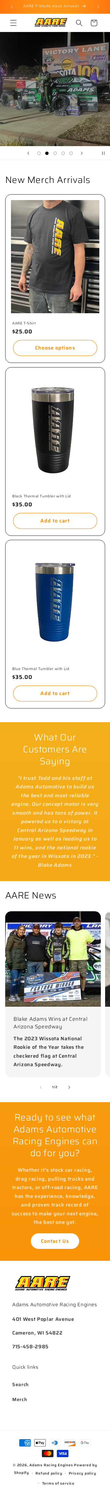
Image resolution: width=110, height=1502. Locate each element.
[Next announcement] (98, 6)
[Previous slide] (28, 153)
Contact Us (55, 1241)
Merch (19, 1399)
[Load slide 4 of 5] (63, 153)
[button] (13, 23)
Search (20, 1384)
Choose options (55, 348)
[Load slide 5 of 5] (71, 153)
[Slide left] (41, 1087)
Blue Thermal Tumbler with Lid (40, 668)
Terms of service (58, 1483)
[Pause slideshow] (103, 153)
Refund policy (48, 1473)
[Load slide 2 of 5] (47, 153)
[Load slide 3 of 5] (55, 153)
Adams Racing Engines (51, 1465)
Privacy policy (82, 1473)
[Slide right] (69, 1087)
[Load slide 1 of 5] (39, 153)
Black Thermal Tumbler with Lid (41, 495)
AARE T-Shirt (24, 323)
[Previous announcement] (12, 6)
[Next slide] (82, 153)
